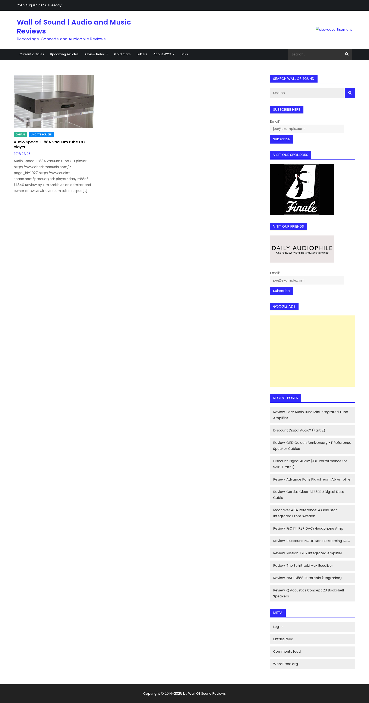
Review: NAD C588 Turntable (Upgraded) (307, 577)
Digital (20, 134)
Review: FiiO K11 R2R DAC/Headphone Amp (308, 528)
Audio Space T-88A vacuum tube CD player (49, 144)
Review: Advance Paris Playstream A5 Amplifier (312, 479)
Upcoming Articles (64, 54)
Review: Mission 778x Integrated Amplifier (307, 553)
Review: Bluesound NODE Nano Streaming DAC (311, 540)
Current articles (31, 54)
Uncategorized (41, 134)
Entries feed (283, 639)
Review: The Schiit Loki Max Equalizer (303, 565)
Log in (278, 626)
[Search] (346, 54)
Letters (142, 54)
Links (184, 54)
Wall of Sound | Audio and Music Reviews (74, 26)
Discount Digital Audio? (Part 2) (299, 430)
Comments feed (287, 651)
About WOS (162, 54)
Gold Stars (122, 54)
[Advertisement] (312, 351)
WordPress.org (285, 663)
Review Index (94, 54)
